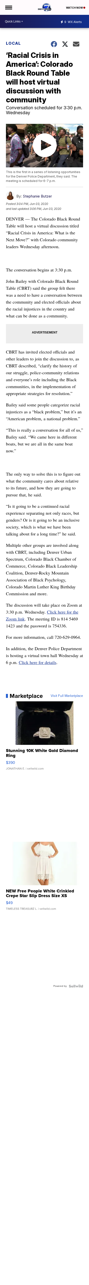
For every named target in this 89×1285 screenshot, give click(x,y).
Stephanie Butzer (37, 196)
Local (13, 43)
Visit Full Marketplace (67, 696)
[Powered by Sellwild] (76, 986)
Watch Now (74, 7)
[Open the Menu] (8, 7)
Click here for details (37, 662)
